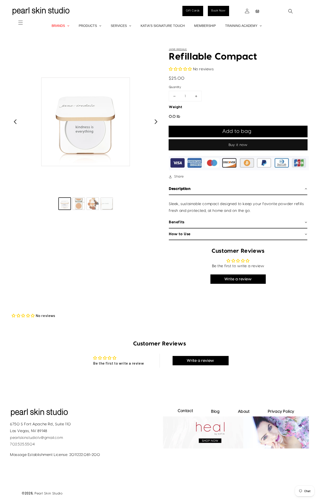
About (244, 411)
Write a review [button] (238, 279)
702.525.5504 (22, 444)
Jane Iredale (178, 49)
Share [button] (179, 176)
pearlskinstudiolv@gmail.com (36, 438)
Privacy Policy (281, 411)
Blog (215, 411)
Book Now (218, 10)
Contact (185, 411)
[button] (15, 18)
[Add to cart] (238, 131)
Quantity (175, 87)
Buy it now (238, 145)
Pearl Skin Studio (49, 493)
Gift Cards (193, 10)
